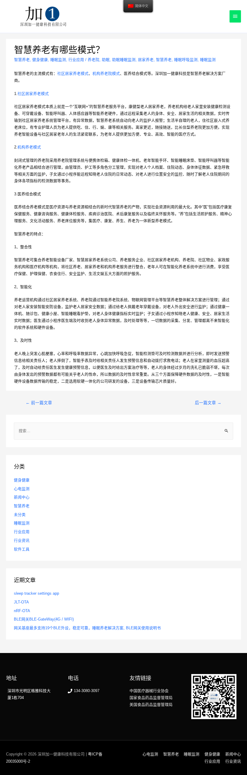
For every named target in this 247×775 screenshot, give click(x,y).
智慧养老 (22, 59)
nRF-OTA (22, 611)
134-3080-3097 (86, 690)
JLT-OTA (21, 602)
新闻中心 (22, 497)
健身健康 (40, 59)
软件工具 (22, 549)
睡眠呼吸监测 (186, 59)
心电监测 (22, 489)
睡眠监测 (58, 59)
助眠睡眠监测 (124, 59)
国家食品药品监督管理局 (151, 697)
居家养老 (146, 59)
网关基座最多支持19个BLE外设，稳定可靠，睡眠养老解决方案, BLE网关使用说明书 (87, 628)
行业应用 (76, 59)
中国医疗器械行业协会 (149, 690)
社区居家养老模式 (73, 73)
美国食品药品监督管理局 (151, 704)
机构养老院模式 (106, 73)
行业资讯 (22, 540)
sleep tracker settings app (36, 593)
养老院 (93, 59)
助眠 (106, 59)
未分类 (20, 514)
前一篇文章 (39, 403)
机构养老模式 (29, 147)
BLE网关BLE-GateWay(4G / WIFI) (44, 619)
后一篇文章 (208, 403)
